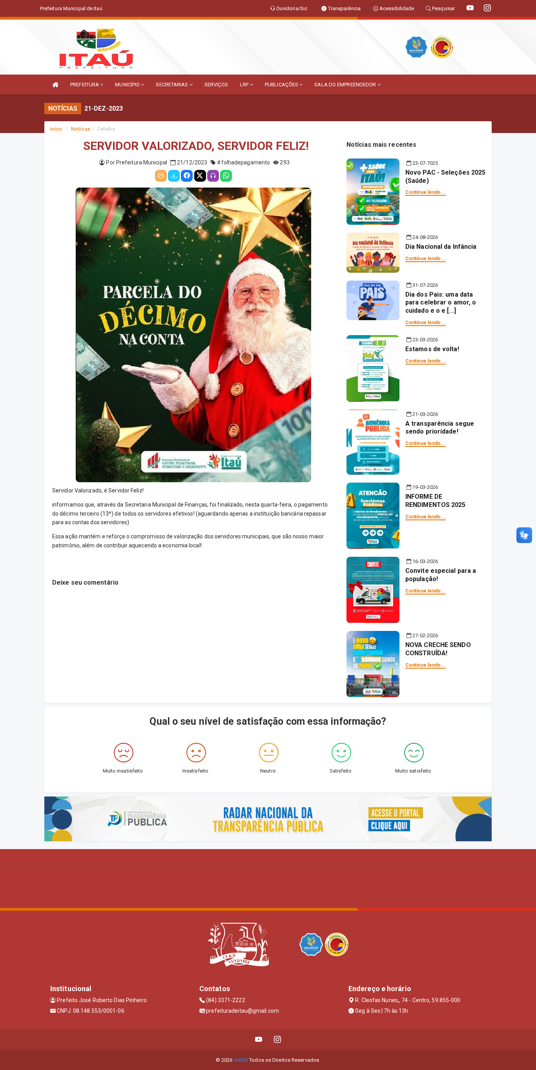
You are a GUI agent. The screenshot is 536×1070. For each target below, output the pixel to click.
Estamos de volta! (432, 349)
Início (56, 129)
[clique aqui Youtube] (259, 1039)
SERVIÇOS (216, 84)
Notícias (80, 129)
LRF (245, 84)
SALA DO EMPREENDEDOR (345, 84)
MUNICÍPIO (128, 84)
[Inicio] (55, 85)
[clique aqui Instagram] (277, 1039)
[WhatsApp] (226, 176)
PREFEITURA (85, 84)
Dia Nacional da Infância (440, 246)
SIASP (240, 1060)
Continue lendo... (425, 192)
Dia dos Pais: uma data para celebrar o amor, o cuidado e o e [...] (440, 303)
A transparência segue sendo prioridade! (439, 428)
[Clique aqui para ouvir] (213, 176)
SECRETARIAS (172, 84)
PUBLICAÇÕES (282, 84)
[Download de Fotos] (174, 176)
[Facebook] (187, 176)
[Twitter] (200, 176)
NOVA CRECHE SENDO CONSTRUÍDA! (438, 649)
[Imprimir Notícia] (161, 176)
